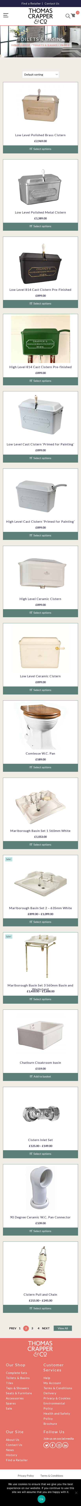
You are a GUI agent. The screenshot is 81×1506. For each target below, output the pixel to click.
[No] (76, 1493)
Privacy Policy (26, 1475)
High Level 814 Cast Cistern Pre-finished (40, 367)
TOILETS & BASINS (45, 45)
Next (46, 1328)
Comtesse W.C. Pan (40, 753)
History (11, 1455)
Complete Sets (16, 1372)
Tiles (9, 1383)
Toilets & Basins (18, 1378)
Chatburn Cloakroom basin (40, 1062)
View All (63, 1328)
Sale (9, 1408)
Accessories (15, 1398)
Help (46, 1378)
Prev (12, 1328)
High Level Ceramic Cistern (40, 599)
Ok (41, 1499)
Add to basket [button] (42, 1076)
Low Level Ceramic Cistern (40, 676)
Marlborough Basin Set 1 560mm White (40, 830)
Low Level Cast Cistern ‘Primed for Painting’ (40, 444)
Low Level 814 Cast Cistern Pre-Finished (40, 289)
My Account (52, 1383)
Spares (11, 1403)
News (10, 1450)
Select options (42, 148)
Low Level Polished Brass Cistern (40, 135)
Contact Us (52, 3)
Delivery (49, 1393)
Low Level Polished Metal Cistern (40, 212)
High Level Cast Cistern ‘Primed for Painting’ (40, 521)
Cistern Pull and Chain (40, 1294)
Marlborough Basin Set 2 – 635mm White (40, 908)
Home (15, 45)
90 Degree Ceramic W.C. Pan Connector (40, 1217)
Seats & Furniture (19, 1393)
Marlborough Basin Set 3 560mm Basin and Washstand (40, 987)
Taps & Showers (17, 1388)
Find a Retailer (31, 3)
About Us (12, 1439)
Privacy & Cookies (57, 1398)
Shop (26, 45)
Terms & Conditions (57, 1388)
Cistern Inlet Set (40, 1140)
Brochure (50, 1423)
